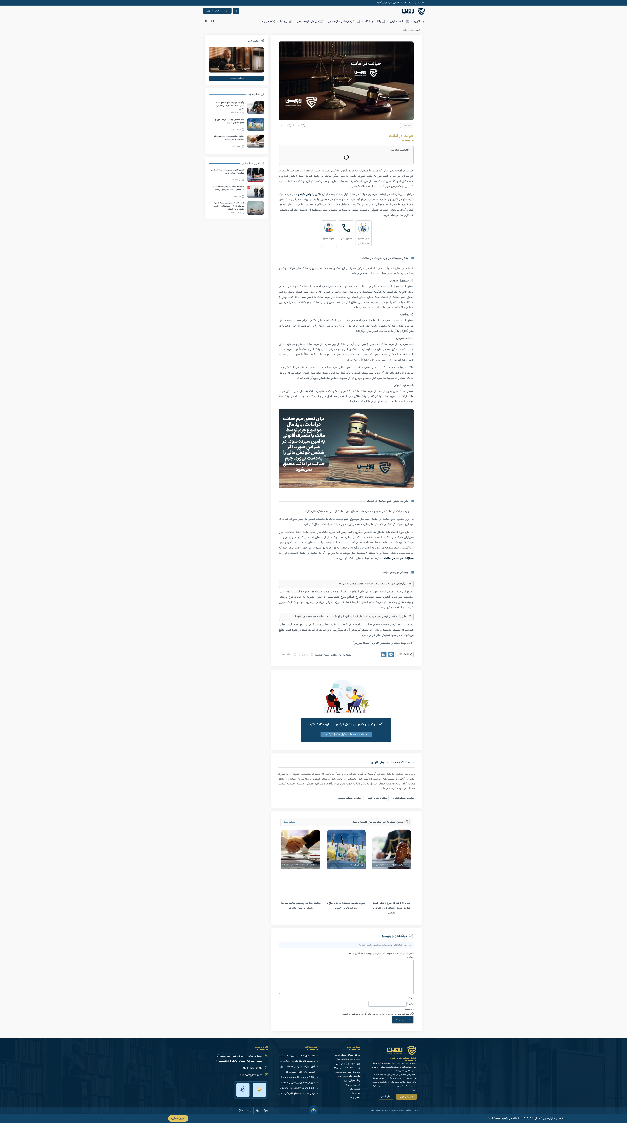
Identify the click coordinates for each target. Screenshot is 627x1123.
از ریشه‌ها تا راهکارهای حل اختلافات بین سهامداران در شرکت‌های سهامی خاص (279, 1061)
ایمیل (410, 1003)
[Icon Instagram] (249, 1110)
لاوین (418, 30)
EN (205, 21)
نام (412, 998)
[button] (404, 654)
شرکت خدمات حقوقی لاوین (403, 1058)
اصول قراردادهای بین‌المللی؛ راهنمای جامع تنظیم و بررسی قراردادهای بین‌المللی (279, 1082)
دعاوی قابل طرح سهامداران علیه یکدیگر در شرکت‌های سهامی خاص (285, 1056)
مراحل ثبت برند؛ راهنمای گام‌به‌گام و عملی (296, 1093)
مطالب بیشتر (289, 822)
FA (212, 21)
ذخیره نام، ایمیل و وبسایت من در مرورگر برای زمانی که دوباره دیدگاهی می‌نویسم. (376, 1014)
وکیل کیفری (304, 194)
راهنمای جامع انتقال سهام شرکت (300, 1072)
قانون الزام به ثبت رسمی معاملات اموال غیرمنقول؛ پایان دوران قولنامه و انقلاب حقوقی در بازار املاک (228, 206)
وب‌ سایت (409, 1009)
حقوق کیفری (406, 125)
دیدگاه (410, 957)
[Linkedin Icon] (266, 1110)
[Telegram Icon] (258, 1110)
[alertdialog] (313, 1118)
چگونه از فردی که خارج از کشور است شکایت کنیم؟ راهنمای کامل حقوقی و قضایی (392, 908)
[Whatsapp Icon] (241, 1110)
